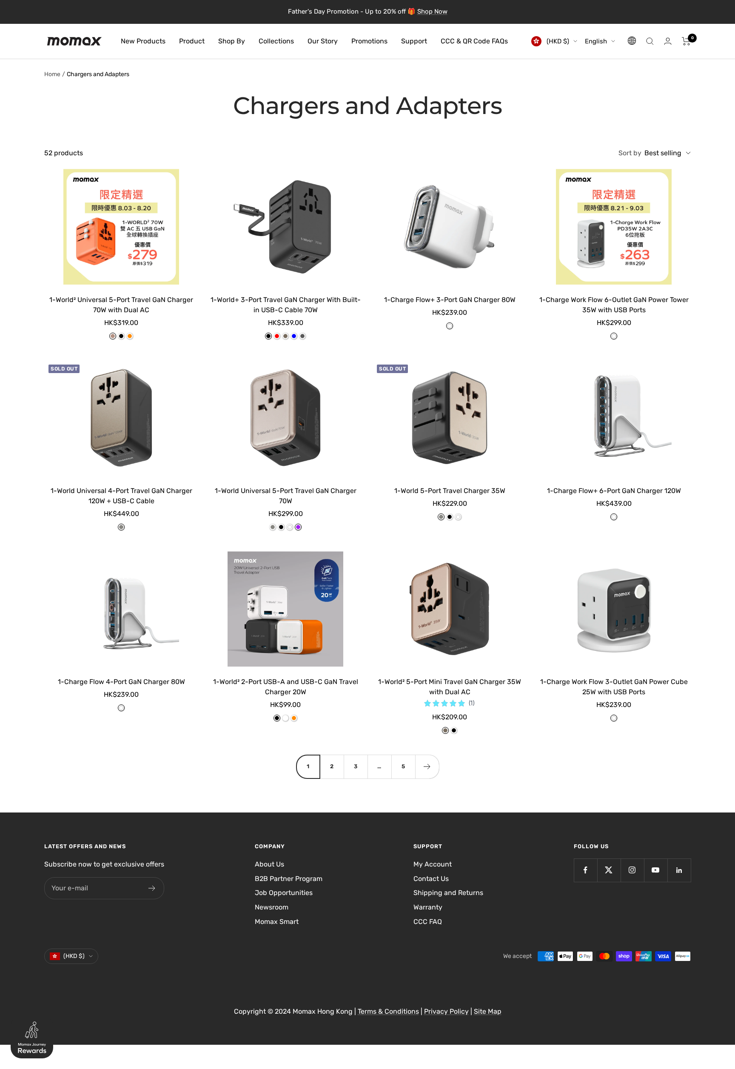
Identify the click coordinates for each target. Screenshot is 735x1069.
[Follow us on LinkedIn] (679, 870)
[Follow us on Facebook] (585, 870)
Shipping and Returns (448, 893)
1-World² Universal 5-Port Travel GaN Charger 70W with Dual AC (121, 305)
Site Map (487, 1011)
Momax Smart (277, 922)
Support (414, 41)
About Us (269, 864)
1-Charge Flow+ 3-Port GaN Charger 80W (450, 300)
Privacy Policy (446, 1011)
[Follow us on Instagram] (632, 870)
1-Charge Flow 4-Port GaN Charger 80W (121, 682)
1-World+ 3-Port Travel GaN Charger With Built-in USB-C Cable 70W (286, 305)
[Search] (650, 41)
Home (52, 74)
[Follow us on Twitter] (609, 870)
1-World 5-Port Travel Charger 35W (449, 491)
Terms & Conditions (388, 1011)
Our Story (323, 41)
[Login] (668, 41)
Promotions (369, 41)
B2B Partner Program (288, 879)
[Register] (152, 888)
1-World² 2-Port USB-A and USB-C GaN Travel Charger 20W (285, 687)
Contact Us (431, 879)
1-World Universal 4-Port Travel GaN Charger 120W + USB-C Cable (121, 496)
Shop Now (432, 11)
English (596, 41)
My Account (432, 864)
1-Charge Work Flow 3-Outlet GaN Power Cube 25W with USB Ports (614, 687)
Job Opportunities (284, 893)
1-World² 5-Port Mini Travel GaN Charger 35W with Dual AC (449, 687)
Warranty (427, 907)
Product (192, 41)
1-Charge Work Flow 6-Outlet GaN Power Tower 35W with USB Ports (614, 305)
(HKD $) (557, 41)
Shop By (231, 41)
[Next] (427, 766)
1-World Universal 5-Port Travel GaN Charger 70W (285, 496)
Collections (276, 41)
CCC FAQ (427, 922)
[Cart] (686, 41)
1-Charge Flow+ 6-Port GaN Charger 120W (614, 491)
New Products (143, 41)
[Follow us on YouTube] (655, 870)
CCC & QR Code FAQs (474, 41)
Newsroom (271, 907)
